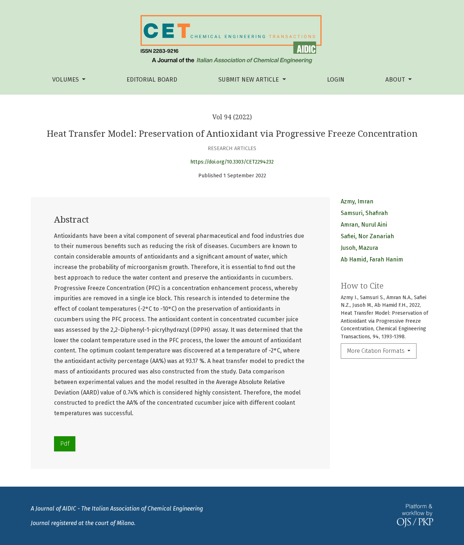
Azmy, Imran (357, 201)
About (396, 79)
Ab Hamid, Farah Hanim (372, 259)
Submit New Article (249, 79)
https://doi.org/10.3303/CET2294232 (232, 162)
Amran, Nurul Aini (364, 224)
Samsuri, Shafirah (364, 213)
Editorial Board (152, 79)
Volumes (66, 79)
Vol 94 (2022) (232, 117)
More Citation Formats (376, 350)
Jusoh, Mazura (359, 247)
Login (335, 79)
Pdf (64, 443)
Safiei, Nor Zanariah (367, 236)
